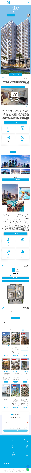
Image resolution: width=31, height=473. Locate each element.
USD (25, 329)
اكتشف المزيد (6, 355)
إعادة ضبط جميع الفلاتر (15, 329)
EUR (28, 329)
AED (23, 329)
